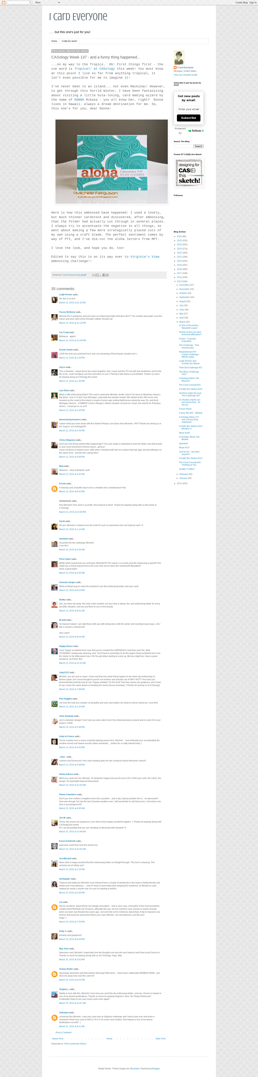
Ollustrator (134, 1068)
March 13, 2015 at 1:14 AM (72, 529)
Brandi (62, 620)
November (184, 289)
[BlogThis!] (97, 275)
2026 (179, 236)
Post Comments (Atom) (75, 1044)
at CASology (94, 69)
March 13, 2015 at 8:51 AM (72, 610)
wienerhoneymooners (70, 419)
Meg (61, 466)
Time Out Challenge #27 (190, 367)
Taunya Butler (66, 969)
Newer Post (57, 1038)
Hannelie (63, 539)
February (183, 474)
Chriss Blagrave (67, 440)
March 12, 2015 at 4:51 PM (72, 474)
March (182, 322)
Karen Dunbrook (67, 841)
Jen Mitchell (65, 858)
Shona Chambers (68, 794)
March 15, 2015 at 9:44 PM (72, 939)
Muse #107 (184, 447)
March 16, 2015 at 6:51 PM (72, 980)
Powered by (180, 130)
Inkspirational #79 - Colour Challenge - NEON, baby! (189, 354)
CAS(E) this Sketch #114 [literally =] (190, 427)
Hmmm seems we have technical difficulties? (190, 333)
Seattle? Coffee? (187, 469)
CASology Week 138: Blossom (189, 379)
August (183, 301)
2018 (179, 269)
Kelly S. (63, 931)
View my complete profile (186, 75)
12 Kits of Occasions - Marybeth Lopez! (189, 326)
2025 (179, 240)
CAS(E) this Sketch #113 (190, 458)
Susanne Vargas (67, 582)
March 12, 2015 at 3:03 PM (72, 430)
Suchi (62, 521)
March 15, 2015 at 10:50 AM (72, 849)
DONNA (79, 100)
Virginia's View (144, 257)
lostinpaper (64, 879)
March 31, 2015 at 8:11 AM (71, 1026)
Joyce (62, 367)
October (183, 293)
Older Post (161, 1038)
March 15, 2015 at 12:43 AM (72, 785)
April (181, 317)
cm (60, 902)
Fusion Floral (185, 409)
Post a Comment (63, 1032)
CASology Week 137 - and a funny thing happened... (189, 419)
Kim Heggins (65, 699)
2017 (179, 273)
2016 (179, 277)
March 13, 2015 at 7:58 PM (72, 689)
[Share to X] (100, 275)
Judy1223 (64, 672)
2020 (179, 261)
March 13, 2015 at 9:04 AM (72, 637)
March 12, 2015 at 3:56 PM (72, 457)
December (184, 285)
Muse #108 (184, 433)
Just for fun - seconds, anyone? (189, 453)
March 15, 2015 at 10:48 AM (72, 831)
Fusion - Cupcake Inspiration (187, 339)
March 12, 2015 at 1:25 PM (72, 358)
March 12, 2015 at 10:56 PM (72, 512)
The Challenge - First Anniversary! (189, 346)
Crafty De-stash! (69, 41)
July (181, 305)
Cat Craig (64, 332)
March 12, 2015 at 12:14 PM (72, 323)
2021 (179, 257)
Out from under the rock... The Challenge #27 (191, 394)
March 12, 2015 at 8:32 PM (72, 491)
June (182, 309)
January (183, 478)
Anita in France (66, 736)
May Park (64, 948)
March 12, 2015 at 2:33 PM (72, 410)
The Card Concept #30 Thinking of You (190, 463)
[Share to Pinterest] (107, 275)
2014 (179, 483)
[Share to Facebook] (104, 275)
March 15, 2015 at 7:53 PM (72, 922)
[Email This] (94, 275)
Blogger (156, 1068)
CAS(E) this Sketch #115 (190, 389)
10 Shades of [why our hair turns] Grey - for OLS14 (189, 402)
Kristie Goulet (66, 349)
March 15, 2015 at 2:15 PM (72, 869)
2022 (179, 253)
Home (54, 41)
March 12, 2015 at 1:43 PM (72, 381)
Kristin (62, 483)
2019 (179, 265)
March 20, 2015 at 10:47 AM (72, 1003)
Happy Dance (66, 646)
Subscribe (188, 118)
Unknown (63, 1012)
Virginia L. (64, 989)
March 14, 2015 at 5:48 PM (72, 765)
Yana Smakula (66, 716)
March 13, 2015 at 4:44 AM (72, 573)
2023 (179, 249)
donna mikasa (66, 774)
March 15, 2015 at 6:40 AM (72, 808)
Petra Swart (65, 559)
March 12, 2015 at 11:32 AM (72, 302)
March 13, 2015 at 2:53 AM (72, 549)
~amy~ (62, 757)
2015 (179, 281)
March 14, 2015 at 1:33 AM (72, 706)
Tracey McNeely (67, 312)
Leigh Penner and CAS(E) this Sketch (189, 362)
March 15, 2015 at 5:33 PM (72, 892)
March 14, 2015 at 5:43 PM (72, 747)
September (184, 297)
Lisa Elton (64, 390)
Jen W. (62, 818)
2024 (179, 244)
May (181, 313)
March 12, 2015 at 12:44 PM (72, 340)
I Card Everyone (78, 17)
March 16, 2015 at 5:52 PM (72, 959)
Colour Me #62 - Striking (190, 413)
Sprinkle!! (183, 443)
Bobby (62, 599)
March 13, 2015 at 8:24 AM (72, 590)
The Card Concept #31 (190, 385)
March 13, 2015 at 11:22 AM (72, 663)
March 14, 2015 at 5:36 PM (72, 727)
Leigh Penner (65, 294)
